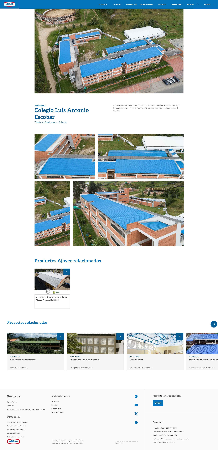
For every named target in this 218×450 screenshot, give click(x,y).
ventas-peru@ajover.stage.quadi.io (176, 439)
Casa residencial (13, 433)
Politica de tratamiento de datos (127, 441)
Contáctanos (56, 409)
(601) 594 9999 (171, 428)
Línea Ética (119, 443)
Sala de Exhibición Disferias (17, 422)
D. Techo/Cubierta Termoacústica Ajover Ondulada (26, 409)
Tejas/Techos (12, 402)
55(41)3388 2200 (169, 443)
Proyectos (55, 401)
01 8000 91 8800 (178, 432)
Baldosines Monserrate (16, 437)
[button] (214, 324)
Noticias (54, 405)
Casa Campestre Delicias (16, 426)
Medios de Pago (57, 412)
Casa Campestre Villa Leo (16, 429)
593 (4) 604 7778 (171, 435)
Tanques (10, 406)
